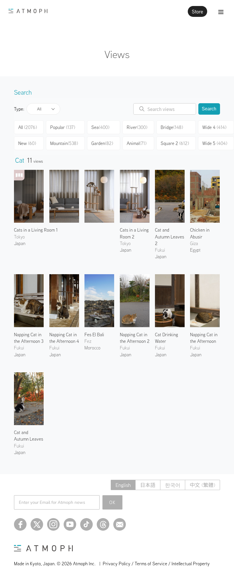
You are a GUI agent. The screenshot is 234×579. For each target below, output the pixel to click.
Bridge (172, 127)
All (39, 109)
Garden (102, 143)
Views (117, 54)
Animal (136, 143)
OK (112, 502)
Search (209, 108)
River (137, 127)
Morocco (92, 348)
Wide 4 (214, 127)
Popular (62, 127)
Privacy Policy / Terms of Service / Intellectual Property (156, 563)
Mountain (64, 143)
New (27, 143)
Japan (19, 243)
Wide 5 (214, 143)
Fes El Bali (94, 334)
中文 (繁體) (202, 485)
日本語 (148, 485)
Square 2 (175, 143)
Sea (100, 127)
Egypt (195, 250)
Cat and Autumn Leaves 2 (169, 236)
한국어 (172, 485)
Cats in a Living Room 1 (36, 230)
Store (197, 11)
